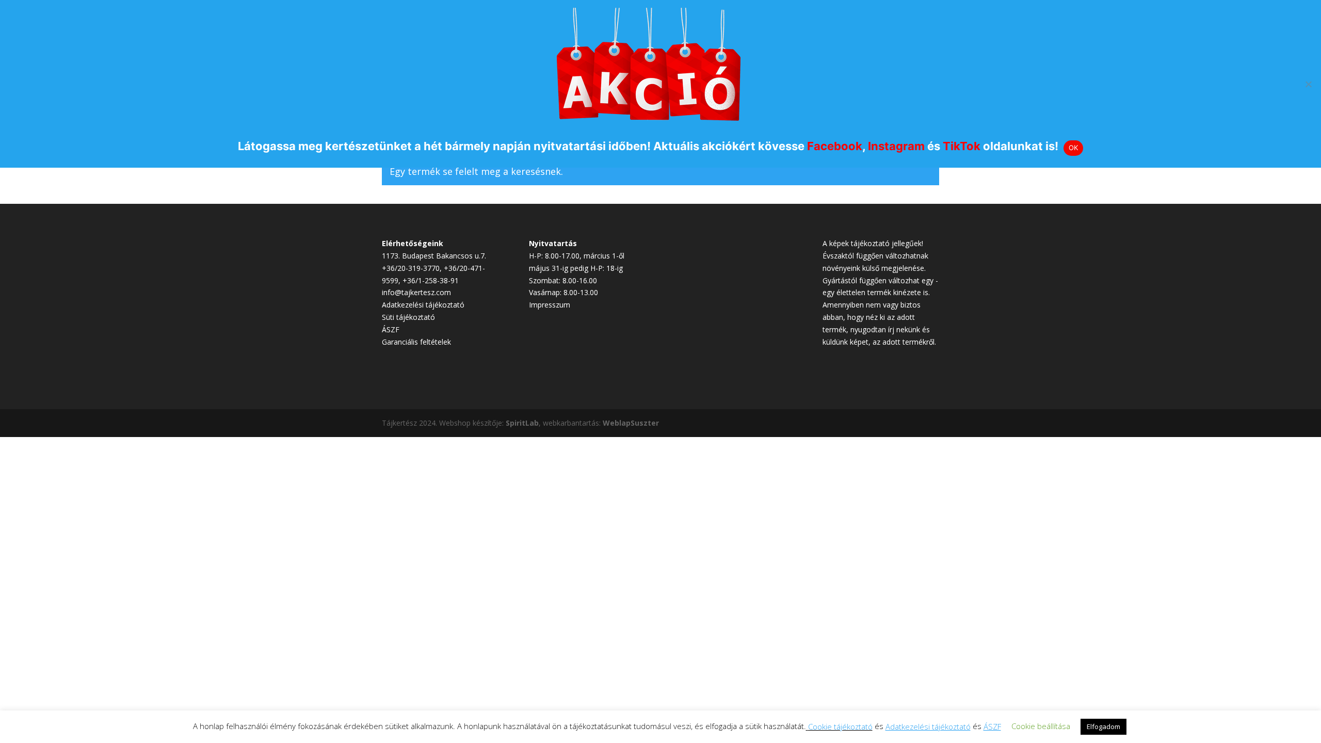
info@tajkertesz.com (416, 292)
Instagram (896, 146)
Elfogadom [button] (1103, 726)
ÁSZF (390, 329)
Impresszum (549, 305)
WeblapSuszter (631, 423)
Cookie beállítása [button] (1040, 726)
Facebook (834, 146)
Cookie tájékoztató (840, 726)
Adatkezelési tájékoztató (423, 305)
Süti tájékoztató (408, 317)
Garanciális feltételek (416, 342)
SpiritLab (522, 423)
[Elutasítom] (1308, 84)
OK (1073, 147)
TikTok (961, 146)
